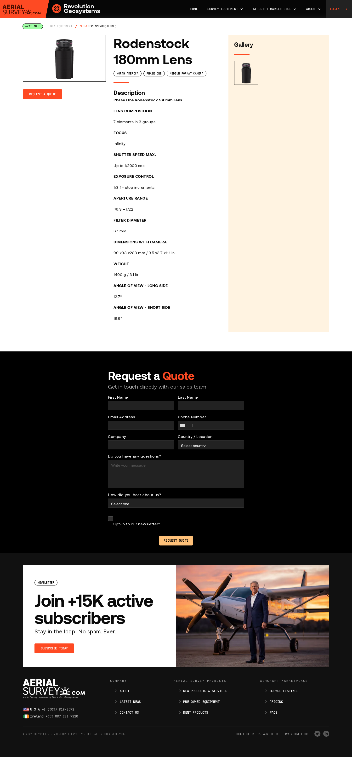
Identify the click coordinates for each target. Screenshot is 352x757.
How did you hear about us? (134, 494)
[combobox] (183, 425)
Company (117, 436)
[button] (225, 9)
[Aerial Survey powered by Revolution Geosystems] (21, 9)
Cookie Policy (245, 734)
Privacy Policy (268, 734)
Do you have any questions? (134, 456)
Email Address (121, 416)
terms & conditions (295, 734)
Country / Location (195, 436)
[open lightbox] (64, 58)
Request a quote (42, 94)
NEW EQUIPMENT (61, 26)
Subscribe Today (54, 648)
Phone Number (192, 416)
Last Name (188, 397)
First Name (118, 397)
